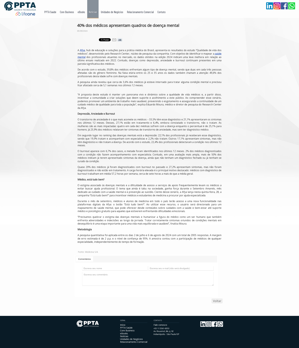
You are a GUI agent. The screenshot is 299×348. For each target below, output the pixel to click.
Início (122, 324)
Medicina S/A (91, 251)
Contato (161, 12)
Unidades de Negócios (112, 12)
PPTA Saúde (50, 12)
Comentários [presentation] (84, 259)
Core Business (67, 12)
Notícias (93, 12)
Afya (82, 50)
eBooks (81, 12)
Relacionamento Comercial (140, 12)
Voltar (217, 301)
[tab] (84, 259)
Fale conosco (160, 324)
